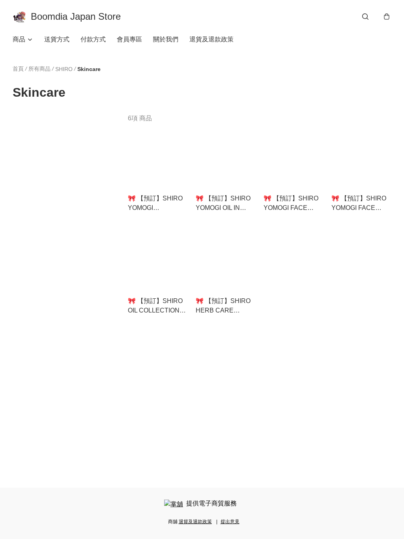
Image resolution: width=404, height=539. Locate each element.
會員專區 (129, 39)
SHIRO (64, 69)
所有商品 (39, 69)
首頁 (18, 69)
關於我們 (165, 39)
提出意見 (230, 521)
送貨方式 (56, 39)
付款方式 (93, 39)
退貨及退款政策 (211, 39)
